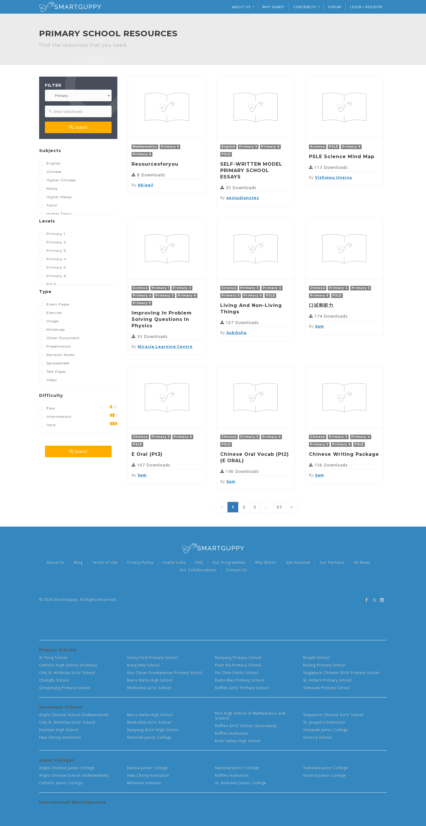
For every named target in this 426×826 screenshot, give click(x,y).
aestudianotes (242, 198)
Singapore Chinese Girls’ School (333, 714)
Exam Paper (58, 304)
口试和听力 (321, 305)
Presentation (58, 346)
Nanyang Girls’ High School (153, 729)
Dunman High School (59, 729)
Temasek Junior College (325, 729)
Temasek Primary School (326, 687)
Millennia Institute (144, 782)
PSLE (51, 284)
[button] (78, 152)
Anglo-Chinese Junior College (67, 767)
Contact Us (236, 570)
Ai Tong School (53, 657)
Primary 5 (56, 267)
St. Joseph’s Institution (324, 722)
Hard (51, 425)
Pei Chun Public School (236, 672)
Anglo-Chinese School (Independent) (74, 714)
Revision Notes (60, 355)
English (53, 163)
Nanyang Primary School (238, 657)
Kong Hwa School (143, 665)
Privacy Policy (140, 562)
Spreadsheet (58, 363)
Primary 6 (56, 276)
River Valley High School (238, 740)
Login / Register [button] (366, 7)
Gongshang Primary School (64, 687)
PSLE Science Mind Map (341, 156)
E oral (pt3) (147, 454)
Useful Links (174, 562)
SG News (362, 562)
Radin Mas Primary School (239, 680)
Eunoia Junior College (147, 767)
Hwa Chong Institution (60, 737)
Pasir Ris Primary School (238, 665)
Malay (52, 188)
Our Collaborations (197, 570)
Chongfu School (54, 680)
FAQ (199, 562)
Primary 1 (55, 234)
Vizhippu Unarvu (333, 177)
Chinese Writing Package (344, 454)
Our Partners (332, 562)
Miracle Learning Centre (165, 346)
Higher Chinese (61, 180)
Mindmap (55, 329)
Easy (50, 408)
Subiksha (236, 332)
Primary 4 (56, 259)
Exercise (54, 312)
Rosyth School (316, 657)
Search (80, 127)
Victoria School (317, 737)
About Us (55, 562)
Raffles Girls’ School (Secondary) (246, 725)
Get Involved (298, 562)
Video (51, 380)
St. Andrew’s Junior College (240, 782)
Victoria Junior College (324, 775)
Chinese (53, 171)
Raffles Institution (232, 733)
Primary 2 (56, 242)
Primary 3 (56, 250)
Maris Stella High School (150, 680)
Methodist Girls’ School (149, 687)
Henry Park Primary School (152, 657)
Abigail (145, 185)
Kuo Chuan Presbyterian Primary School (165, 672)
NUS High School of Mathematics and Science (250, 716)
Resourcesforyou (155, 164)
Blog (78, 562)
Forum (334, 7)
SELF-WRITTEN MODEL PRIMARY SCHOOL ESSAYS (251, 170)
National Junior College (149, 737)
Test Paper (56, 371)
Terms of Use (105, 562)
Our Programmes (229, 562)
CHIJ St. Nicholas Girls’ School (67, 672)
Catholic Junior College (61, 782)
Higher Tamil (59, 214)
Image (52, 321)
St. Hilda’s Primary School (327, 680)
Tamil (51, 205)
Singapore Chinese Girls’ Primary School (341, 672)
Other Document (63, 338)
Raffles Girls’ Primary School (242, 687)
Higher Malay (59, 197)
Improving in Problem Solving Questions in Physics (162, 319)
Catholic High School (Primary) (68, 665)
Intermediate (58, 416)
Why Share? (273, 7)
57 (279, 507)
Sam (319, 326)
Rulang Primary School (324, 665)
